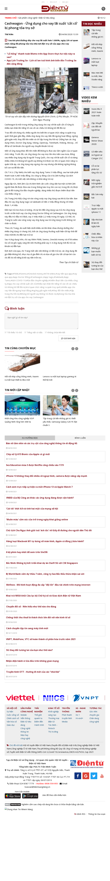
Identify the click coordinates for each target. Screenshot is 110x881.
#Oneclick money (35, 273)
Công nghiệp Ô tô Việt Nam (24, 748)
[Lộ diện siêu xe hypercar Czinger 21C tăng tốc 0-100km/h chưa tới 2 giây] (93, 156)
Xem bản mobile (22, 791)
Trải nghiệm (38, 710)
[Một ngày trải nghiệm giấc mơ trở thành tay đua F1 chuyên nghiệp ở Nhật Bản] (93, 184)
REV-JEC (65, 2)
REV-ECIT (53, 2)
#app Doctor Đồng (21, 277)
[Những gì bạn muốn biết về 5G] (93, 252)
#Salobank (58, 277)
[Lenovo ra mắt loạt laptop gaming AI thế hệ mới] (60, 367)
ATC (43, 2)
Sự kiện (10, 711)
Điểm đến (38, 721)
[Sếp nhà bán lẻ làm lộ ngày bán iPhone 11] (93, 224)
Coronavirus (62, 752)
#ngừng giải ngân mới (41, 290)
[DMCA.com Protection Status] (13, 804)
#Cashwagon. (36, 277)
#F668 (15, 273)
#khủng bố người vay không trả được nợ (38, 293)
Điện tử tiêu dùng (47, 17)
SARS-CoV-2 (42, 752)
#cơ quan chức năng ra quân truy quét (43, 287)
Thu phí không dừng (46, 748)
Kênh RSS (80, 814)
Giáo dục (11, 725)
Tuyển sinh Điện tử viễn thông (23, 752)
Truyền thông (66, 710)
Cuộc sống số (13, 714)
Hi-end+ (79, 718)
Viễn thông (25, 718)
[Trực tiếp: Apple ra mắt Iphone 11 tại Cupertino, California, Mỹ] (93, 210)
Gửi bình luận (69, 338)
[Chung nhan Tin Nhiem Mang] (19, 809)
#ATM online (49, 273)
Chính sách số (13, 718)
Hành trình (39, 725)
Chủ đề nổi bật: (16, 745)
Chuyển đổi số (57, 745)
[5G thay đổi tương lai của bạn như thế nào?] (93, 266)
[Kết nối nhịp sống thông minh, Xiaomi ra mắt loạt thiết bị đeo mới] (22, 367)
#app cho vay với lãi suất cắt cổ (21, 283)
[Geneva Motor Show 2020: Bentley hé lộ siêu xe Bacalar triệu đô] (93, 142)
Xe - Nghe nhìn (81, 710)
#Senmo (23, 273)
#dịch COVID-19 (18, 280)
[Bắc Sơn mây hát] (93, 197)
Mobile (24, 714)
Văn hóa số (12, 721)
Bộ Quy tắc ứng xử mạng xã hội (70, 748)
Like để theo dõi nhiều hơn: (54, 795)
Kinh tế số (54, 708)
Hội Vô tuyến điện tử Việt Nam (37, 745)
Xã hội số (12, 708)
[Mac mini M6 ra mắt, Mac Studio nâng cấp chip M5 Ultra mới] (93, 77)
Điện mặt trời (70, 745)
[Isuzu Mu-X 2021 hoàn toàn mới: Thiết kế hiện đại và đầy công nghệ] (93, 113)
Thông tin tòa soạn (96, 814)
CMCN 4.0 (73, 752)
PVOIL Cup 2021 (86, 752)
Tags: (9, 273)
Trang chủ (10, 17)
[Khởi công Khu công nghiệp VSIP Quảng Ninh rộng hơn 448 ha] (22, 409)
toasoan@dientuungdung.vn (37, 786)
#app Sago (48, 277)
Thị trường (53, 731)
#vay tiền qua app (64, 273)
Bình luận (80, 437)
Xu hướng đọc (30, 437)
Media (64, 721)
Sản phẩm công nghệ (27, 17)
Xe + (78, 714)
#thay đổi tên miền (60, 290)
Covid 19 (53, 752)
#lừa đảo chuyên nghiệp (37, 280)
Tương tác (95, 708)
